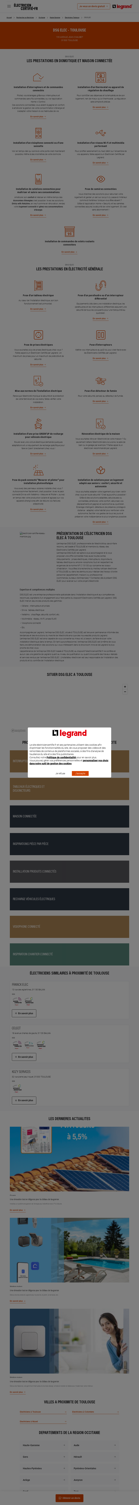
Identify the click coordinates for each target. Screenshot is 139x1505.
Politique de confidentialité (61, 757)
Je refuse (60, 773)
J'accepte (80, 773)
